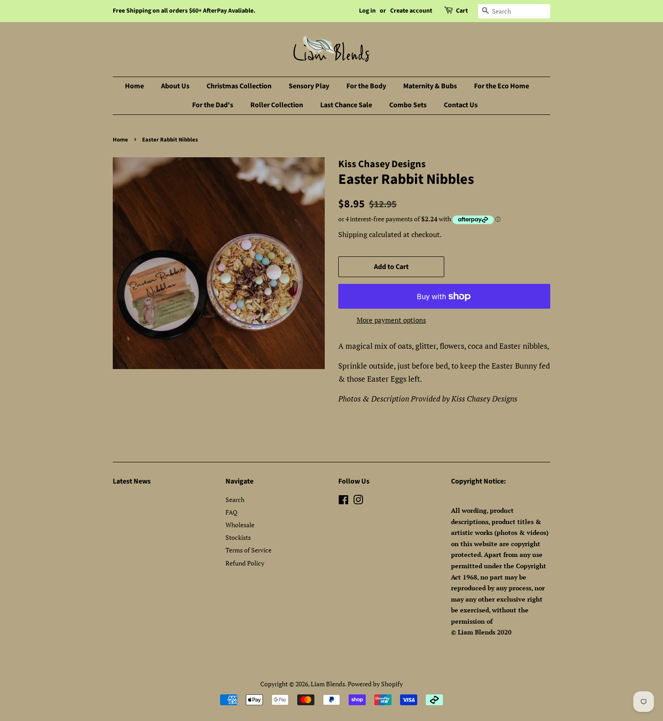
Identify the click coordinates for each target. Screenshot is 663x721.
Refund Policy (245, 563)
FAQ (231, 512)
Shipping (352, 234)
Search (235, 499)
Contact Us (461, 105)
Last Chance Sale (346, 105)
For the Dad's (212, 105)
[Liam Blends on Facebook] (343, 501)
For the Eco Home (501, 86)
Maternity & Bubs (430, 86)
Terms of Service (249, 550)
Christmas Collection (239, 86)
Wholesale (240, 524)
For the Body (366, 86)
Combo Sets (408, 105)
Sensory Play (309, 86)
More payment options (391, 319)
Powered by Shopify (375, 684)
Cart (462, 10)
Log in (367, 10)
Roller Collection (276, 105)
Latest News (132, 481)
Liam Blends (328, 684)
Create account (411, 10)
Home (134, 86)
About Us (175, 86)
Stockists (238, 537)
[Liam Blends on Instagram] (358, 501)
